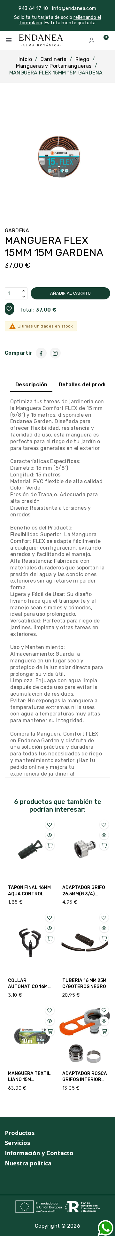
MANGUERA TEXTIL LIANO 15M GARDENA (29, 1077)
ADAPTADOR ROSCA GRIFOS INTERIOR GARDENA (84, 1077)
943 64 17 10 (33, 8)
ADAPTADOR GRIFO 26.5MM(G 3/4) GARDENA (83, 891)
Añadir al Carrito (70, 293)
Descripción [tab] (31, 385)
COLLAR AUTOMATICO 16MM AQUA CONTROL (29, 984)
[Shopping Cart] (103, 40)
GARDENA (17, 231)
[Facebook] (41, 353)
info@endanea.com (74, 8)
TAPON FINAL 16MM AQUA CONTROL (29, 891)
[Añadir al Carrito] (49, 845)
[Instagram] (55, 353)
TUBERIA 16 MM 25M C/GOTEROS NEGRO (84, 984)
